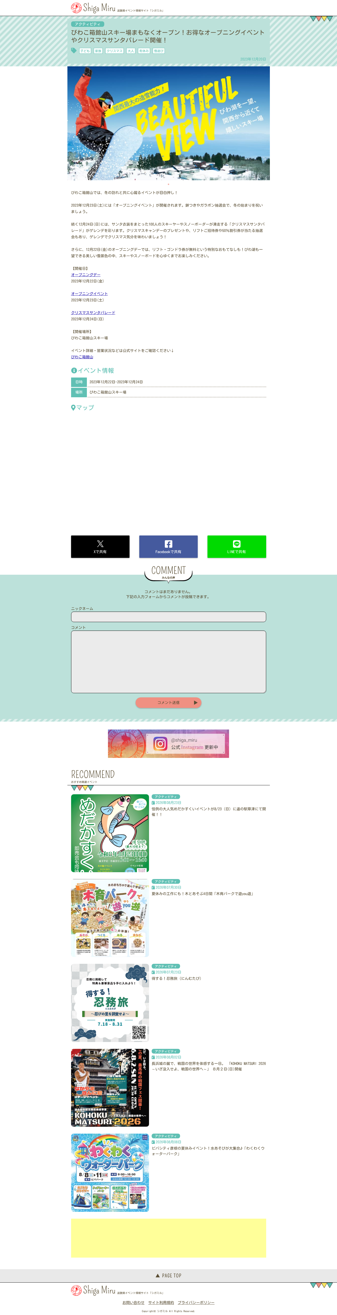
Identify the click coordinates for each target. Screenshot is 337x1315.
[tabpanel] (168, 123)
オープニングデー (86, 275)
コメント (78, 627)
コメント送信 (168, 702)
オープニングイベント (89, 294)
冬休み (144, 50)
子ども (85, 50)
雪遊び (158, 50)
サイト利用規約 (161, 1302)
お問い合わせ (133, 1302)
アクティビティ (88, 24)
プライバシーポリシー (196, 1302)
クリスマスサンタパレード (93, 313)
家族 (98, 50)
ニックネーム (82, 609)
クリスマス (114, 50)
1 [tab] (168, 184)
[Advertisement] (168, 1238)
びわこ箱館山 (82, 357)
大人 (131, 50)
